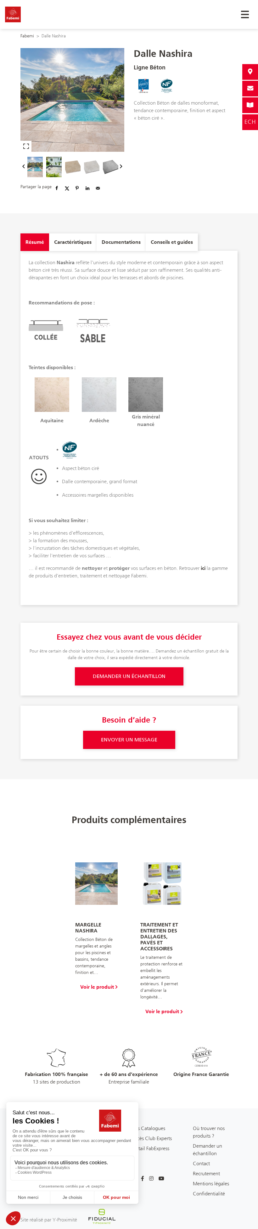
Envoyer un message (129, 740)
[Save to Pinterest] (77, 188)
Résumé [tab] (34, 242)
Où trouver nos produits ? (209, 1132)
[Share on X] (67, 188)
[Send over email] (98, 188)
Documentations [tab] (121, 242)
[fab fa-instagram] (151, 1179)
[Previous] (23, 167)
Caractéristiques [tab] (73, 242)
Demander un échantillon (129, 676)
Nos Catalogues (148, 1128)
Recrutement (206, 1174)
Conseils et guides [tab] (172, 242)
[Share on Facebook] (57, 188)
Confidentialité (209, 1194)
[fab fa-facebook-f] (142, 1179)
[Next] (121, 167)
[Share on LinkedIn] (87, 188)
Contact (201, 1163)
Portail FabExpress (150, 1148)
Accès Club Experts (152, 1138)
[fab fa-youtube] (161, 1179)
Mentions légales (211, 1184)
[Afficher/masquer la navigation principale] (245, 14)
